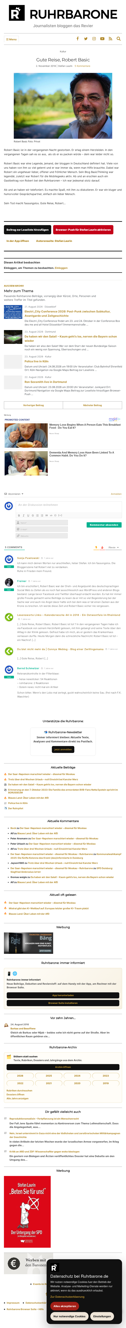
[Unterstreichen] (28, 515)
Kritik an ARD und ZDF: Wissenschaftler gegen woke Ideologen (45, 1151)
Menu (13, 39)
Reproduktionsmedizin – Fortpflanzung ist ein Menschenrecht (44, 1118)
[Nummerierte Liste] (37, 515)
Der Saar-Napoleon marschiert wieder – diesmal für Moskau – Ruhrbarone (51, 854)
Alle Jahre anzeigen (18, 1098)
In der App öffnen (18, 241)
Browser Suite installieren (63, 1003)
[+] (60, 515)
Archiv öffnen (63, 1067)
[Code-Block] (51, 515)
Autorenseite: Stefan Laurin (54, 241)
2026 (20, 1075)
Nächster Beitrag (92, 405)
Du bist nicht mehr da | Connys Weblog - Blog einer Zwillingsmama (60, 649)
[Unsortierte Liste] (42, 515)
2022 (20, 1083)
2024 (77, 1075)
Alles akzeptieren (64, 1306)
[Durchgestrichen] (33, 515)
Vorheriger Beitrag (33, 405)
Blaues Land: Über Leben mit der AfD (28, 797)
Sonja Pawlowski (28, 558)
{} (55, 515)
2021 (49, 1083)
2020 (77, 1083)
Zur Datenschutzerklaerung (67, 1297)
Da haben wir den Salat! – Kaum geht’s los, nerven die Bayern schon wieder (49, 784)
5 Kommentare (82, 65)
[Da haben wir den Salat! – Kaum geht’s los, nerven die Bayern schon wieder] (13, 337)
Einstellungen (102, 1316)
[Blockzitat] (46, 515)
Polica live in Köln (37, 361)
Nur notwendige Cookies (69, 1316)
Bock (13, 828)
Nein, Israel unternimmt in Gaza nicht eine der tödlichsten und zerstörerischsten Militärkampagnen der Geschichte (65, 1135)
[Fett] (19, 515)
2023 (106, 1075)
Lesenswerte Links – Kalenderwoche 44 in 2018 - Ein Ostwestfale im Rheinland (68, 615)
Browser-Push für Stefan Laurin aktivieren (83, 229)
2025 (49, 1075)
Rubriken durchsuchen (19, 1090)
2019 (106, 1083)
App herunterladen (63, 995)
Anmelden (116, 493)
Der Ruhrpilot (15, 808)
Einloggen (61, 268)
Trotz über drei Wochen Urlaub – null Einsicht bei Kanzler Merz (43, 779)
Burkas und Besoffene (22, 1028)
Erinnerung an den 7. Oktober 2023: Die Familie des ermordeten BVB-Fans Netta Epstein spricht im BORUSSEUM (63, 791)
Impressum (13, 1302)
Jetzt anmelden (63, 749)
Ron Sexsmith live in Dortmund (46, 382)
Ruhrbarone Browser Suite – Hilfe (25, 1309)
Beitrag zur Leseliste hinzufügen (28, 229)
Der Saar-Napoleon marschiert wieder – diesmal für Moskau (41, 774)
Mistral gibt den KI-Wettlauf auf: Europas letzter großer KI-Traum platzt (49, 908)
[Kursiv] (23, 515)
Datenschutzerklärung (38, 1302)
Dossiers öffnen (15, 1094)
